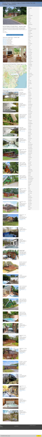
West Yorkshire (30, 203)
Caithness (29, 27)
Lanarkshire (29, 126)
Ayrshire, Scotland (30, 15)
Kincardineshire (30, 120)
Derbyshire (29, 68)
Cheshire (29, 34)
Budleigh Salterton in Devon (6, 44)
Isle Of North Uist (30, 111)
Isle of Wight (29, 117)
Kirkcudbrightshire (30, 123)
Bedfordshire (29, 18)
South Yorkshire (30, 181)
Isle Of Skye (29, 114)
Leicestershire (30, 129)
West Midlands (30, 200)
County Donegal (30, 52)
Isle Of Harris (29, 107)
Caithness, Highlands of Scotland (32, 28)
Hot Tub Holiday (4, 0)
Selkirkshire (29, 172)
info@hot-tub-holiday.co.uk (33, 425)
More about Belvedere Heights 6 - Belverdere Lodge (22, 255)
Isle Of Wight (29, 116)
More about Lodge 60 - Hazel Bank (23, 179)
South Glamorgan (30, 176)
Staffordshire (29, 182)
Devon (29, 70)
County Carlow (30, 49)
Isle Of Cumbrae (30, 105)
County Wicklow (30, 65)
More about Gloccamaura (22, 402)
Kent (28, 119)
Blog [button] (10, 0)
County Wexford (30, 64)
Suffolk (29, 185)
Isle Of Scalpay (30, 113)
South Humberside (30, 179)
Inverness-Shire (30, 98)
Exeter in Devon (4, 40)
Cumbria (29, 67)
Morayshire (29, 139)
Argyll (29, 11)
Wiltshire (29, 206)
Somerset (29, 175)
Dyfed (29, 79)
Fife (28, 86)
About (12, 0)
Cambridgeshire (30, 30)
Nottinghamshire (30, 153)
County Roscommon (30, 61)
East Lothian (29, 80)
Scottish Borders (30, 169)
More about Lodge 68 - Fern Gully (23, 315)
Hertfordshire (29, 95)
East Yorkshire (30, 83)
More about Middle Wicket (22, 414)
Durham (29, 77)
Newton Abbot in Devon (5, 38)
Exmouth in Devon (5, 43)
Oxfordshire (29, 154)
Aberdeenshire (30, 8)
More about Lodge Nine (21, 327)
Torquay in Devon (4, 42)
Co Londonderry (30, 43)
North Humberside (30, 144)
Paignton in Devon (5, 41)
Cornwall (29, 48)
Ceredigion (29, 31)
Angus (29, 9)
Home (8, 0)
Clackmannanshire (30, 36)
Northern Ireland (30, 150)
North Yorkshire (30, 147)
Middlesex (29, 135)
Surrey (29, 187)
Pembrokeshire (30, 157)
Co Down (29, 42)
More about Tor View (21, 377)
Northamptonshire (30, 148)
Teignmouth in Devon (5, 39)
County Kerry (29, 55)
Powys (29, 160)
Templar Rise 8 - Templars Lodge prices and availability (14, 34)
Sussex (29, 188)
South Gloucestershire (30, 178)
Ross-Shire (29, 163)
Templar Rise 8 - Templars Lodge (15, 74)
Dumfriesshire (30, 76)
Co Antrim (29, 40)
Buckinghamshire (30, 24)
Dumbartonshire (30, 73)
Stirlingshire (29, 184)
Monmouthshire (30, 138)
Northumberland (30, 151)
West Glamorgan (30, 197)
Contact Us (15, 0)
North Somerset (30, 145)
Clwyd (29, 39)
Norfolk (29, 141)
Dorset (29, 71)
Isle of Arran (29, 102)
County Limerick (30, 58)
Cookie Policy (1, 426)
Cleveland (29, 37)
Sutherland (29, 190)
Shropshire (29, 173)
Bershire (29, 21)
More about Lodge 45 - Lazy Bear (22, 166)
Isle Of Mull (29, 110)
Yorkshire (29, 209)
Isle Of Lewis (29, 108)
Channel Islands (30, 33)
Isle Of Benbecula (30, 104)
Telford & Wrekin (30, 191)
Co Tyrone (29, 45)
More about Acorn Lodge (22, 231)
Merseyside (29, 132)
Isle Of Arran (29, 101)
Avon (28, 12)
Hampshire (29, 92)
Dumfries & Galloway (30, 74)
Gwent (29, 89)
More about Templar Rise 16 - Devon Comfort (22, 340)
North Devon (29, 142)
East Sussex (29, 82)
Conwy (29, 46)
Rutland (29, 166)
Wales (29, 194)
